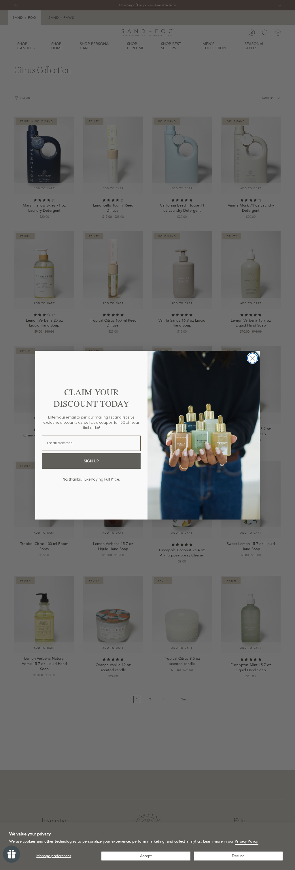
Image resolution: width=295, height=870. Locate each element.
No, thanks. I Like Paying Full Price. (91, 479)
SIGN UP (91, 461)
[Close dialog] (252, 358)
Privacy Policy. (246, 841)
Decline (238, 855)
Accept (146, 855)
